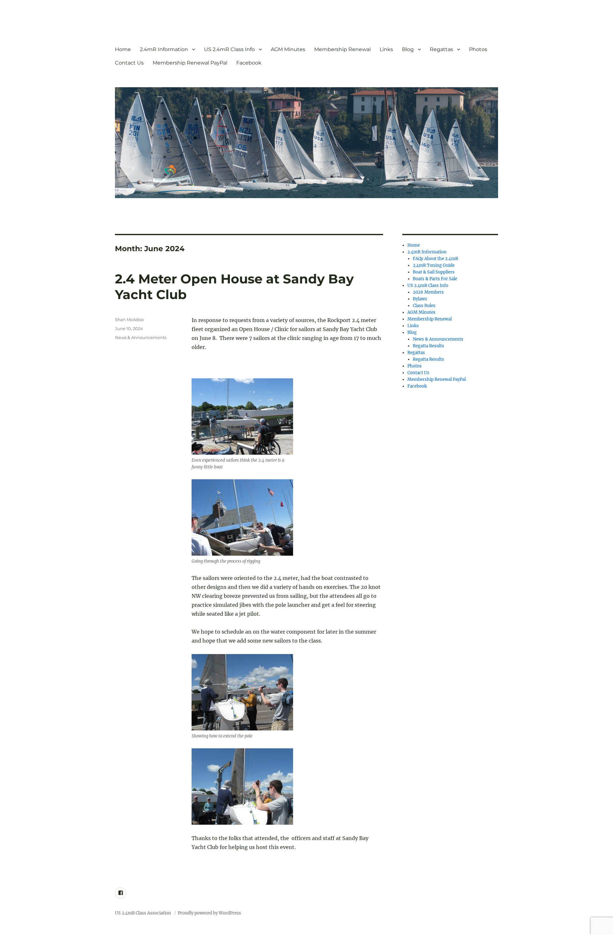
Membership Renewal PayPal (190, 63)
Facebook (248, 63)
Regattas (441, 49)
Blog (408, 49)
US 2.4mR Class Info (229, 49)
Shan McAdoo (129, 319)
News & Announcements (140, 337)
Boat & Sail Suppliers (434, 272)
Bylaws (420, 299)
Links (386, 49)
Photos (478, 49)
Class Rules (424, 305)
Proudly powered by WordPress (209, 913)
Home (123, 49)
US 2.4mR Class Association (143, 913)
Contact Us (129, 63)
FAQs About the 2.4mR (435, 258)
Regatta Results (428, 346)
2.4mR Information (164, 49)
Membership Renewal (342, 49)
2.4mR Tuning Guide (434, 265)
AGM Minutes (288, 49)
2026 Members (428, 292)
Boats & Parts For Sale (435, 279)
